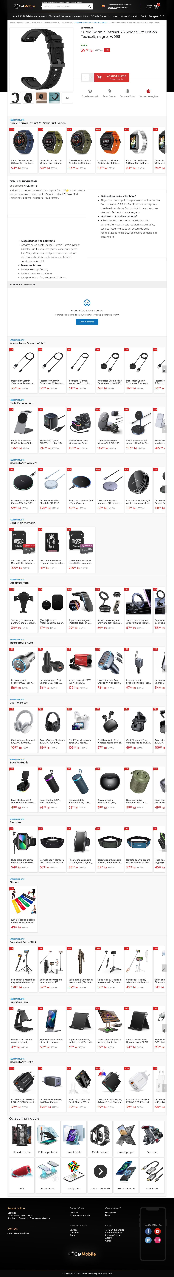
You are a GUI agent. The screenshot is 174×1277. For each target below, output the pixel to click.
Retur (73, 1235)
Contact (74, 1212)
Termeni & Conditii (114, 1230)
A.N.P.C (108, 1238)
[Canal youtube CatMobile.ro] (157, 1231)
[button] (164, 149)
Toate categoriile (16, 22)
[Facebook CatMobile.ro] (149, 1231)
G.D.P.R (108, 1240)
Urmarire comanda (80, 1215)
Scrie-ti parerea (87, 322)
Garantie (74, 1232)
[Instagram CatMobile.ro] (157, 1239)
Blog (107, 1215)
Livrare (73, 1230)
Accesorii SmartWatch (33, 22)
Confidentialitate (113, 1232)
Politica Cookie (112, 1235)
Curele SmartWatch (51, 22)
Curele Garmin (66, 22)
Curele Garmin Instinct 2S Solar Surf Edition (90, 22)
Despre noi (110, 1212)
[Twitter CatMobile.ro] (149, 1239)
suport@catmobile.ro (18, 1233)
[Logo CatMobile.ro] (24, 6)
